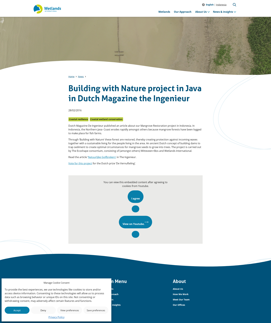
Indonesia (221, 4)
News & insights (223, 11)
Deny (43, 310)
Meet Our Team (181, 299)
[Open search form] (234, 4)
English (210, 4)
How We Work (181, 294)
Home (71, 76)
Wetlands (164, 11)
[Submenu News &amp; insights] (235, 12)
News (81, 76)
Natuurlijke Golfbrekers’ (102, 157)
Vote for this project (80, 163)
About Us (201, 11)
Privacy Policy (56, 317)
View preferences (69, 310)
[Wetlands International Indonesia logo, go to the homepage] (47, 9)
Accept (17, 310)
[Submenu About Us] (208, 12)
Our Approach (182, 11)
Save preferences (96, 310)
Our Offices (179, 304)
